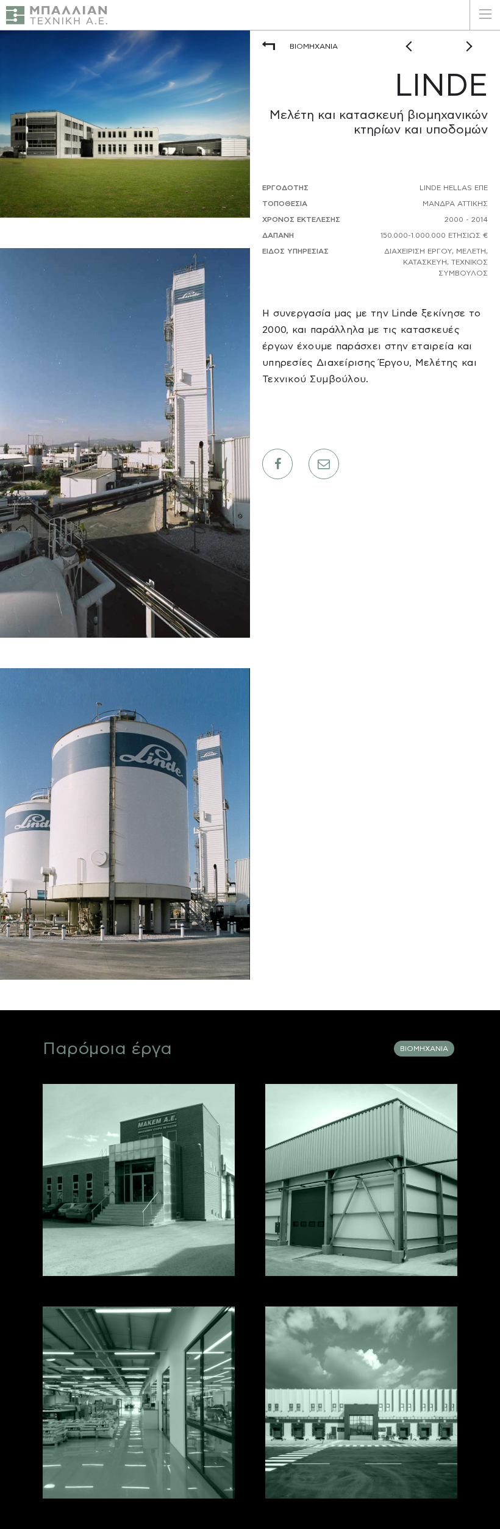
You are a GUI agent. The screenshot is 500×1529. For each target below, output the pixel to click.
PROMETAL (168, 1108)
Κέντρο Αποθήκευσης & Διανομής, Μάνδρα (367, 1359)
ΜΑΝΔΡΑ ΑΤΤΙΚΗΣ (138, 1257)
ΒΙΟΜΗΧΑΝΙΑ (314, 46)
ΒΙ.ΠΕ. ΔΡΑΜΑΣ (139, 1479)
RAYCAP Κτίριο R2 (151, 1341)
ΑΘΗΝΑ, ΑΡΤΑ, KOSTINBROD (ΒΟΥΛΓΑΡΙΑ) (362, 1257)
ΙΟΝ (423, 1108)
